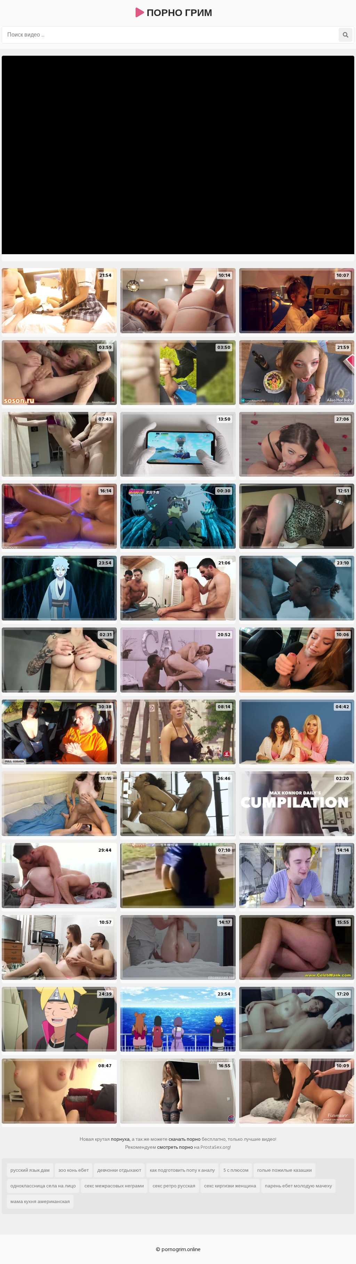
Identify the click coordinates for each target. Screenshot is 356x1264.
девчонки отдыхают (119, 1170)
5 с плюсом (236, 1170)
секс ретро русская (174, 1186)
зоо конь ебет (73, 1170)
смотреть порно (175, 1147)
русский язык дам (30, 1170)
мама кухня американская (40, 1201)
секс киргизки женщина (230, 1186)
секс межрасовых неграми (114, 1186)
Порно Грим (178, 13)
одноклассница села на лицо (43, 1186)
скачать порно (185, 1139)
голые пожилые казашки (284, 1170)
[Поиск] (346, 35)
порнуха (120, 1139)
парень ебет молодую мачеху (298, 1186)
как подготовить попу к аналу (182, 1170)
